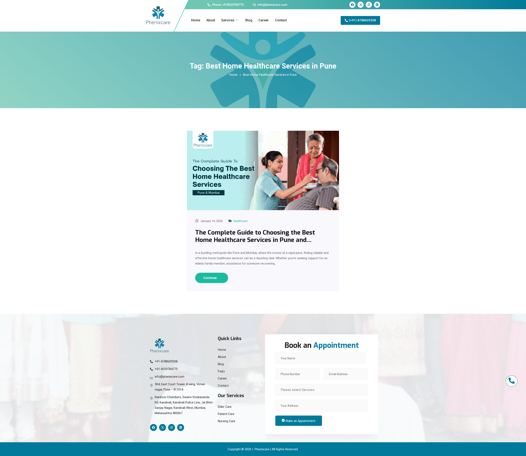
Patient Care (226, 414)
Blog (248, 20)
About (210, 20)
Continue (210, 278)
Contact (281, 20)
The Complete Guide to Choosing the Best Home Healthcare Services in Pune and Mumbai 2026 (255, 239)
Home (195, 20)
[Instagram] (369, 5)
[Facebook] (352, 5)
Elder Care (225, 407)
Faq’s (221, 371)
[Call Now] (512, 381)
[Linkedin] (377, 5)
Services (227, 20)
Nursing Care (226, 421)
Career (263, 20)
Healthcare (240, 221)
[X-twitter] (361, 5)
